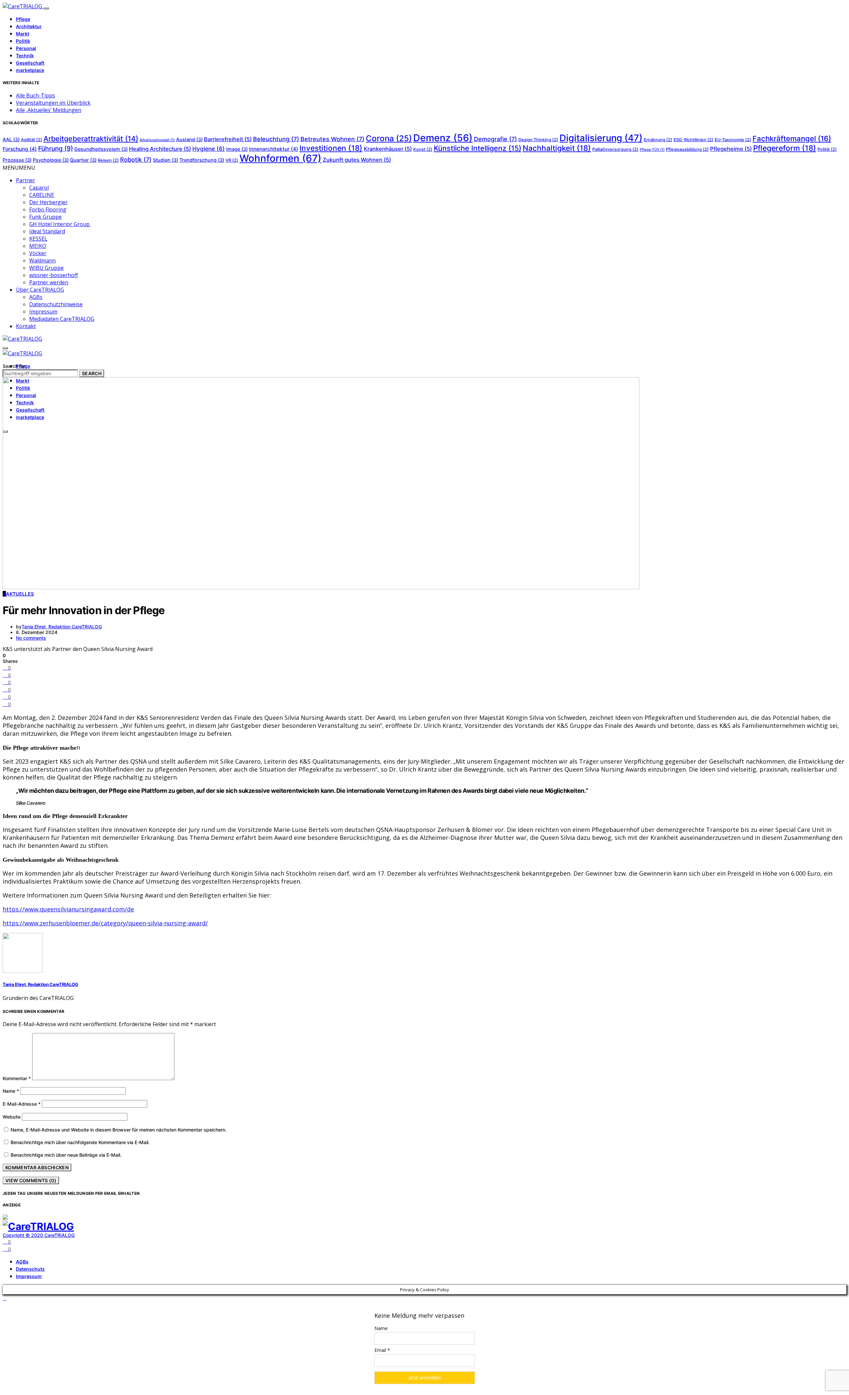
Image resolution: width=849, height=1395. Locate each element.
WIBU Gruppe (46, 267)
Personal (26, 48)
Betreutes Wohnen (332, 139)
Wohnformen (280, 158)
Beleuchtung (276, 139)
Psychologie (51, 160)
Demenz (443, 138)
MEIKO (37, 246)
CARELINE (41, 195)
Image (237, 149)
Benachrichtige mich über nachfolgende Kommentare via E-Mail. (80, 1142)
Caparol (39, 187)
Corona (389, 138)
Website (12, 1117)
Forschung (20, 149)
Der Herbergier (48, 202)
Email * (382, 1350)
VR (232, 160)
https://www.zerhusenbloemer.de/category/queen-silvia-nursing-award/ (105, 923)
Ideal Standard (47, 231)
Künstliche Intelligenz (477, 148)
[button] (19, 167)
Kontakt (26, 326)
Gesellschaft (30, 63)
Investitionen (330, 148)
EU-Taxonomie (733, 139)
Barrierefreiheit (228, 139)
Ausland (189, 139)
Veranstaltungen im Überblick (53, 102)
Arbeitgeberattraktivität (90, 138)
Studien (165, 160)
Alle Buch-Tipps (35, 95)
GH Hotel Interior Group (60, 224)
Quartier (83, 160)
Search (91, 373)
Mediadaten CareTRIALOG (61, 318)
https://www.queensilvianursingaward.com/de (68, 909)
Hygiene (208, 148)
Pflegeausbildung (687, 149)
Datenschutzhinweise (56, 304)
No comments (31, 638)
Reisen (108, 160)
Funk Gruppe (45, 216)
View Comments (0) (30, 1180)
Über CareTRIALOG (40, 289)
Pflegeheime (731, 148)
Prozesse (17, 160)
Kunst (422, 149)
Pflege (23, 19)
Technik (25, 55)
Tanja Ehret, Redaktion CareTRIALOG (62, 626)
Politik (23, 41)
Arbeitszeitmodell (157, 140)
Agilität (31, 139)
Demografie (495, 139)
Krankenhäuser (388, 148)
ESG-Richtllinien (693, 139)
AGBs (35, 297)
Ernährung (658, 139)
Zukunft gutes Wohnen (357, 159)
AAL (11, 139)
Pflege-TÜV (652, 149)
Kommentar (17, 1078)
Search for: (15, 366)
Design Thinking (538, 139)
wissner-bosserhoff (53, 275)
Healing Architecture (160, 148)
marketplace (30, 70)
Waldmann (42, 260)
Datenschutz (30, 1269)
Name (11, 1091)
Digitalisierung (600, 138)
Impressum (43, 311)
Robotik (136, 159)
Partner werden (48, 282)
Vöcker (37, 253)
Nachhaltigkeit (557, 148)
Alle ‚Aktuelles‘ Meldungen (48, 110)
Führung (55, 148)
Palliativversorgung (615, 149)
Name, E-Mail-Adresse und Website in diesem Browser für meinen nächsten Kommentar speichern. (119, 1130)
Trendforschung (201, 160)
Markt (22, 33)
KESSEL (38, 238)
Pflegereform (784, 148)
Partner (25, 180)
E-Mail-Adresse (21, 1104)
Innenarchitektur (273, 149)
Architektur (29, 26)
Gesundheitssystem (101, 149)
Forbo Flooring (47, 209)
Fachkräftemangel (791, 138)
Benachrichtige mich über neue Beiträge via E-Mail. (66, 1155)
